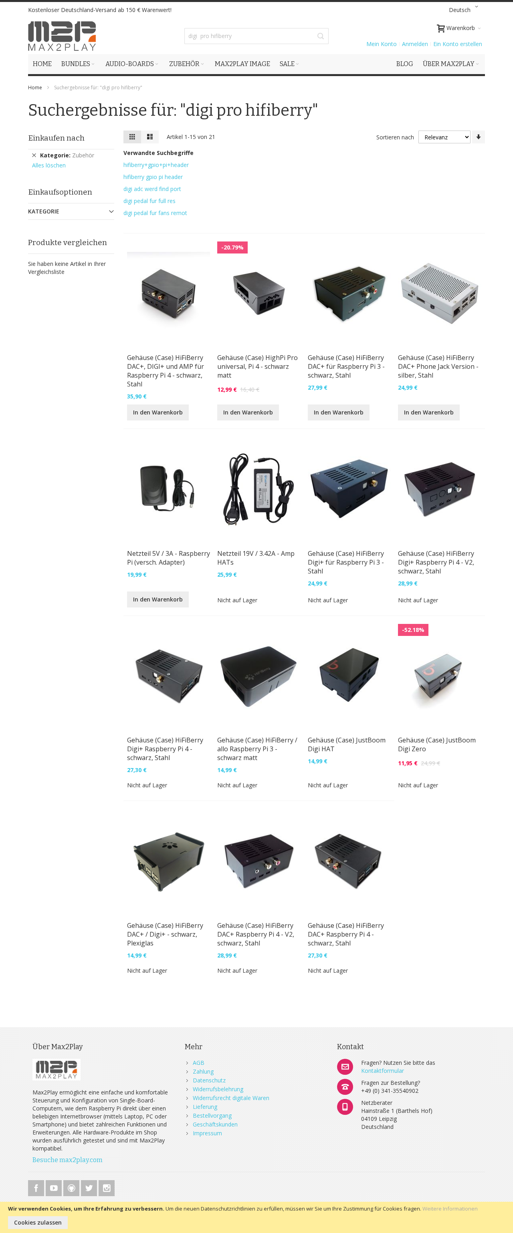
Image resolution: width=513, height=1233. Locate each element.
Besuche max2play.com (67, 1160)
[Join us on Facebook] (37, 1187)
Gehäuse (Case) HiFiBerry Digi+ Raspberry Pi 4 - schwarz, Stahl (165, 749)
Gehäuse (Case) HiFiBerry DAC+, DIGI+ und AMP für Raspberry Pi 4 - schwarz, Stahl (165, 370)
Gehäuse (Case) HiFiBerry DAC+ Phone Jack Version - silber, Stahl (438, 366)
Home (35, 87)
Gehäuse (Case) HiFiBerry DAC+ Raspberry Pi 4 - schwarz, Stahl (346, 934)
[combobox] (256, 36)
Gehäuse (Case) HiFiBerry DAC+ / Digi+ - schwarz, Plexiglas (165, 934)
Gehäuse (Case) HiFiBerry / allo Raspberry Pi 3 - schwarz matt (257, 749)
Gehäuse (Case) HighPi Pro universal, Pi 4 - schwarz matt (257, 366)
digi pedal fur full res (149, 201)
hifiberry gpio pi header (153, 177)
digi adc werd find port (152, 189)
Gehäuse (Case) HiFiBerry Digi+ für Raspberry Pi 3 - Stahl (346, 562)
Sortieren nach (395, 137)
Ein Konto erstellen (457, 44)
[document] (256, 1217)
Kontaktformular (382, 1070)
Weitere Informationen (450, 1208)
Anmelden (415, 44)
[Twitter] (90, 1187)
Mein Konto (381, 44)
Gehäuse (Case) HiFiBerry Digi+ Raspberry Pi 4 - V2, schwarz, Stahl (436, 562)
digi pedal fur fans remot (155, 213)
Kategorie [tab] (43, 211)
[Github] (72, 1187)
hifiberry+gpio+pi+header (156, 165)
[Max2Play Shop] (62, 36)
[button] (465, 10)
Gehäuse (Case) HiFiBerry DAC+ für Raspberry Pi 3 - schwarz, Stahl (346, 366)
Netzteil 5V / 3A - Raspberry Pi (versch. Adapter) (168, 558)
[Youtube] (54, 1187)
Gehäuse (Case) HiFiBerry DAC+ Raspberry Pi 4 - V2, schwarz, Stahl (255, 934)
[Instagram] (107, 1187)
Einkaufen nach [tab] (56, 138)
